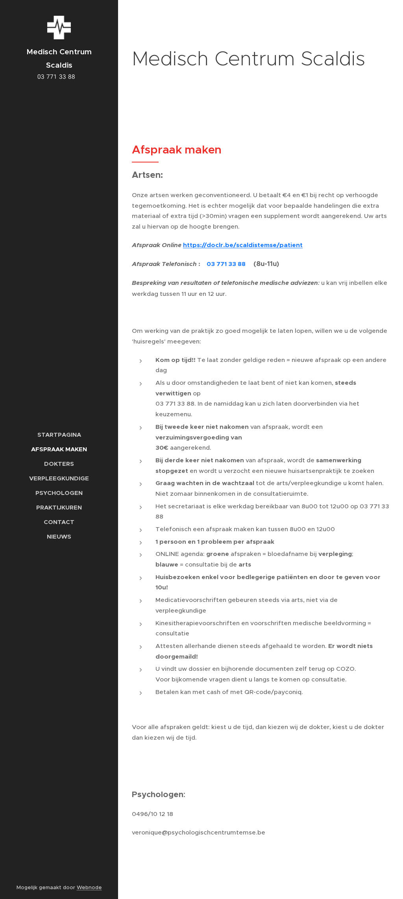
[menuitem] (59, 434)
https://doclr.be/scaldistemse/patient (243, 245)
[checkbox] (264, 366)
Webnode (89, 887)
